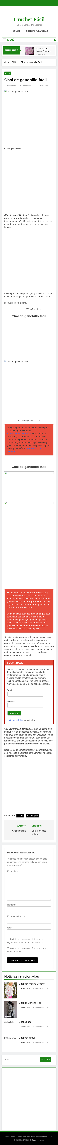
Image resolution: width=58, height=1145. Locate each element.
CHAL (7, 73)
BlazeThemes (37, 1140)
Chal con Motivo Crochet (32, 983)
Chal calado (25, 1022)
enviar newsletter (15, 720)
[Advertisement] (29, 182)
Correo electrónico (16, 916)
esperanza (11, 86)
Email (9, 690)
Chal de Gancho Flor (30, 1003)
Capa (20, 815)
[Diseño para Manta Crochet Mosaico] (29, 51)
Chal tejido (32, 815)
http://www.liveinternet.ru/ (19, 433)
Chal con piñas (27, 1037)
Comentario (13, 871)
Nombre (11, 701)
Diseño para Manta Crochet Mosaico (43, 49)
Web (9, 928)
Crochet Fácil (29, 19)
